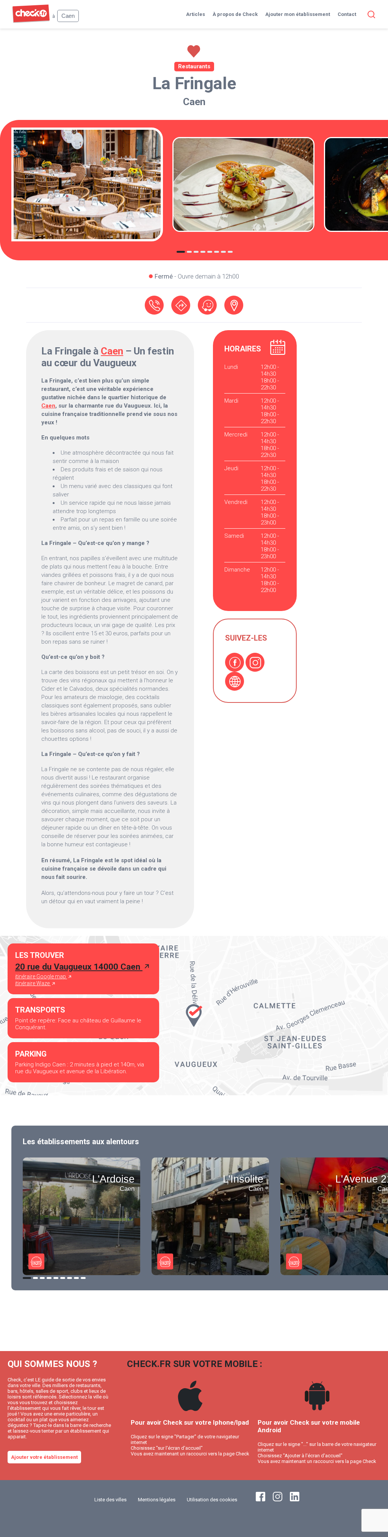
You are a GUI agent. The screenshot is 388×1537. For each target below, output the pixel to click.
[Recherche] (370, 14)
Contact (347, 14)
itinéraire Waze (33, 983)
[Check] (31, 21)
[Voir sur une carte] (233, 305)
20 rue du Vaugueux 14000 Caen (78, 967)
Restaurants (194, 66)
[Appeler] (154, 305)
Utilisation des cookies (212, 1499)
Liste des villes (110, 1499)
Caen (194, 101)
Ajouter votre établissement (44, 1457)
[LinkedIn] (294, 1499)
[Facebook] (234, 662)
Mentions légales (156, 1499)
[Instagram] (255, 662)
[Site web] (234, 681)
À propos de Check (235, 14)
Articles (195, 14)
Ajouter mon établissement (297, 14)
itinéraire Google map (41, 976)
